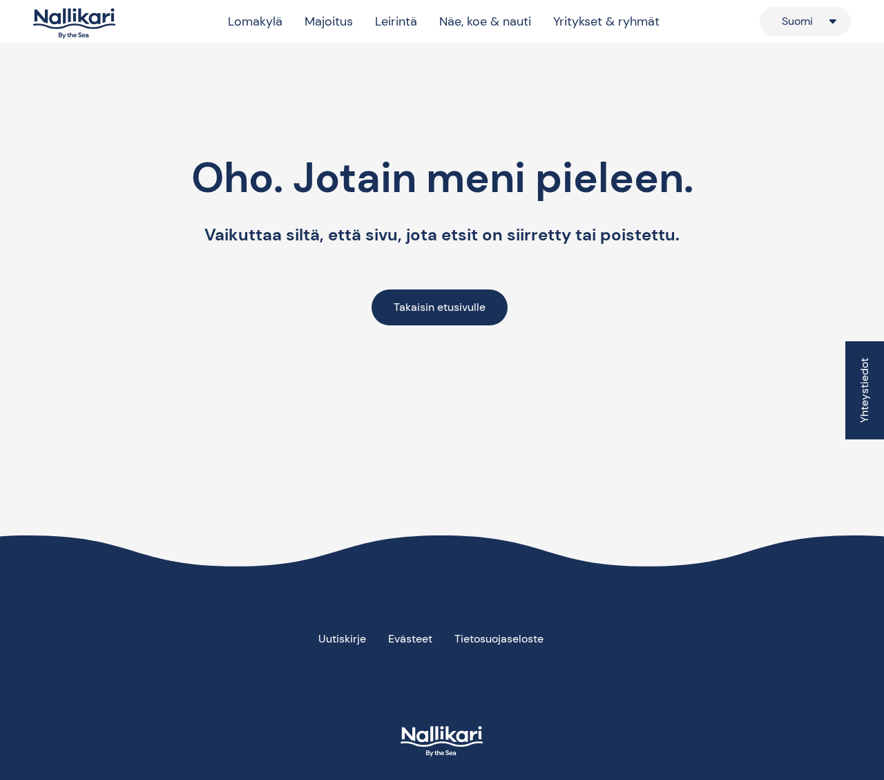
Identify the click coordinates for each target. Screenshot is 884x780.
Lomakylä (255, 21)
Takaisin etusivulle (440, 307)
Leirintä (396, 21)
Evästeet (410, 638)
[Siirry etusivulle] (74, 23)
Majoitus (329, 21)
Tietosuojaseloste (499, 638)
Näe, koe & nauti (485, 21)
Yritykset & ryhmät (606, 21)
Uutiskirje (342, 638)
